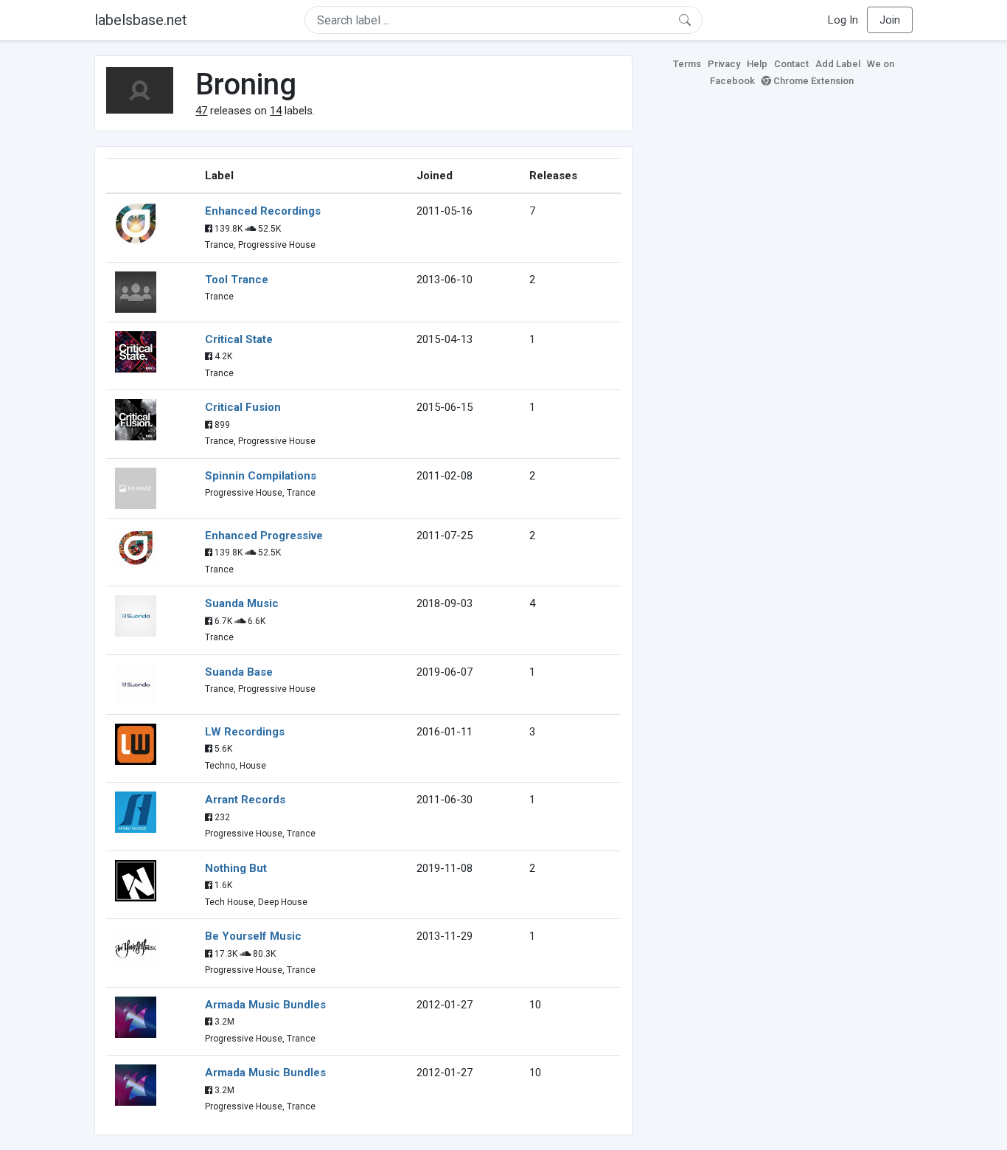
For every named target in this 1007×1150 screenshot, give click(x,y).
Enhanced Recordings (263, 211)
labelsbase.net (140, 20)
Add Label (837, 63)
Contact (791, 63)
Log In (843, 20)
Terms (687, 63)
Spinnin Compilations (260, 475)
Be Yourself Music (253, 936)
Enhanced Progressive (264, 535)
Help (757, 63)
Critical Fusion (243, 407)
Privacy (724, 63)
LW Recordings (245, 731)
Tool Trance (236, 279)
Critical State (239, 339)
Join (889, 20)
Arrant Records (245, 799)
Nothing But (236, 868)
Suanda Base (239, 672)
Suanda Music (242, 603)
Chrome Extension (812, 80)
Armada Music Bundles (265, 1004)
